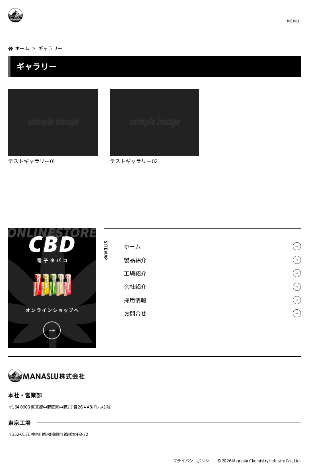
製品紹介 (135, 260)
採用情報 (135, 300)
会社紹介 (135, 286)
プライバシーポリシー (193, 461)
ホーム (132, 246)
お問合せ (135, 313)
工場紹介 (135, 273)
